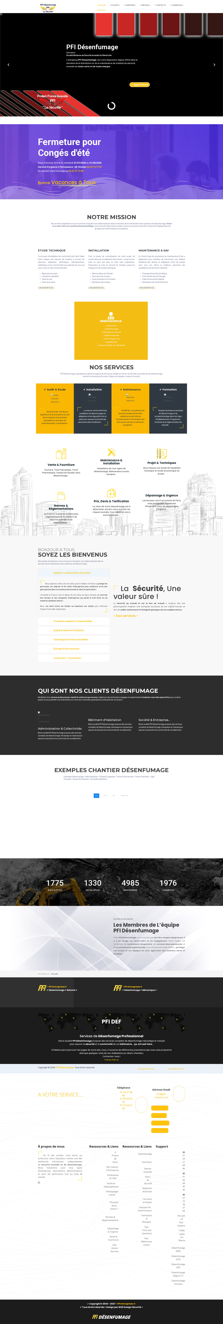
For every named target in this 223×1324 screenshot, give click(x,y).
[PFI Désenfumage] (47, 8)
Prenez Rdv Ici (112, 1088)
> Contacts (160, 5)
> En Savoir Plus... (46, 288)
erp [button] (105, 795)
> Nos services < (125, 616)
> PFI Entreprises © (57, 1015)
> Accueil (101, 5)
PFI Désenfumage (64, 1096)
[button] (8, 65)
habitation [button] (124, 795)
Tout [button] (96, 795)
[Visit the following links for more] (159, 1137)
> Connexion (176, 5)
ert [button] (114, 795)
